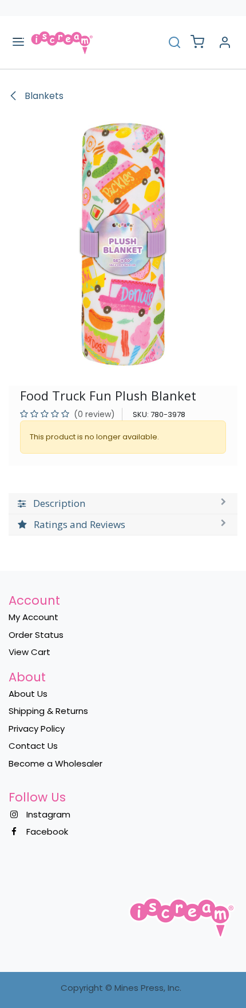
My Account (33, 617)
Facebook (47, 832)
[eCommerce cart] (197, 42)
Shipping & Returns (48, 711)
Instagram (48, 814)
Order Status (36, 635)
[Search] (174, 42)
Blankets (43, 95)
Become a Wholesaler (55, 763)
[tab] (123, 503)
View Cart (29, 652)
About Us (28, 694)
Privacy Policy (37, 729)
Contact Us (33, 746)
